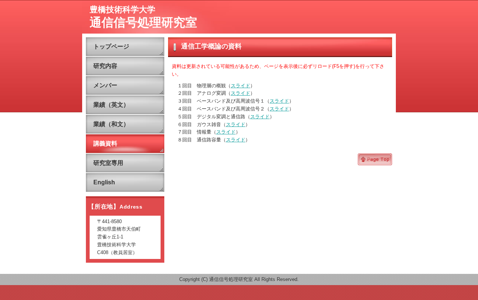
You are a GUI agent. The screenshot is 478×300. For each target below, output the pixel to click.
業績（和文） (111, 124)
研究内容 (105, 66)
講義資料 (105, 143)
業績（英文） (111, 104)
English (104, 182)
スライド (240, 85)
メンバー (105, 85)
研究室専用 (108, 163)
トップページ (111, 46)
